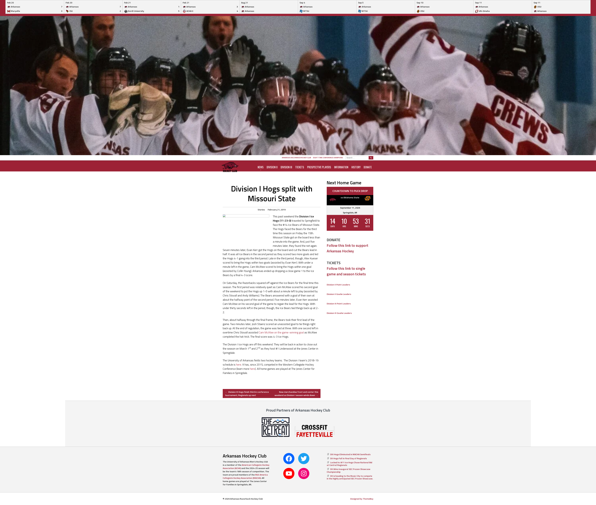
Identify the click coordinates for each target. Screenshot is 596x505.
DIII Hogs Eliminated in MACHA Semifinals (350, 454)
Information (341, 167)
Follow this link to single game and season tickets (346, 271)
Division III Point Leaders (339, 303)
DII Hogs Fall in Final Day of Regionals (348, 458)
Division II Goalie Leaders (339, 294)
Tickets (299, 167)
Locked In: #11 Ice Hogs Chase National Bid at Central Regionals (349, 464)
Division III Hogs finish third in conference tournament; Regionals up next (247, 393)
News (261, 167)
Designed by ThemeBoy (361, 498)
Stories (261, 209)
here (238, 364)
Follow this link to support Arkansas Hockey (347, 248)
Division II (272, 167)
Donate (368, 167)
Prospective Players (319, 167)
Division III (286, 167)
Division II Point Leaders (338, 284)
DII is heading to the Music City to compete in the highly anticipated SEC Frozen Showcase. (350, 477)
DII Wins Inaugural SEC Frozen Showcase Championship (348, 470)
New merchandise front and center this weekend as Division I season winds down (296, 393)
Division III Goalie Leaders (339, 313)
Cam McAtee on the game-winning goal (281, 332)
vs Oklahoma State (350, 197)
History (356, 167)
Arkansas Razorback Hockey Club (296, 157)
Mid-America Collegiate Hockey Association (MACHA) (245, 476)
